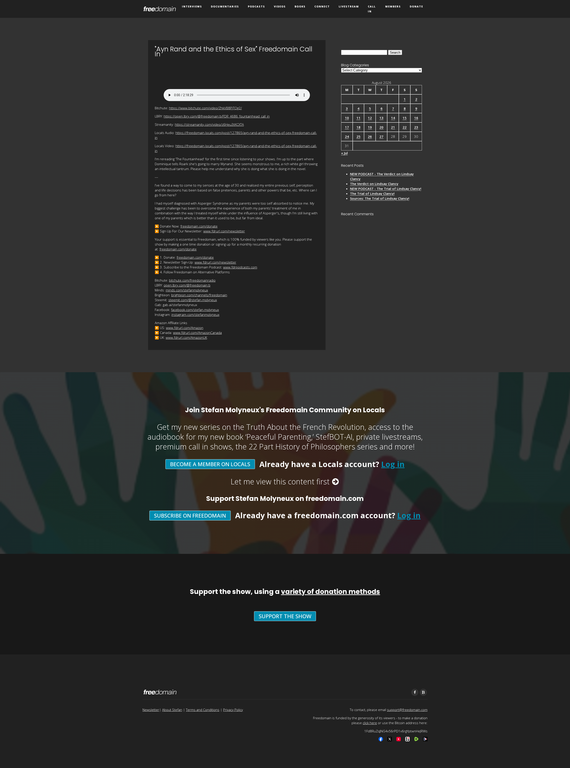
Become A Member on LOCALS (210, 464)
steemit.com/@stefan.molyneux (192, 300)
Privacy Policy (233, 709)
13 (381, 118)
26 (370, 136)
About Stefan (172, 709)
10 (347, 118)
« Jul (344, 153)
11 (358, 118)
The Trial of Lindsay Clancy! (372, 193)
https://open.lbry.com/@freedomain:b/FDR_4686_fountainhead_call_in (217, 116)
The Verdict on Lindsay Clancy (374, 183)
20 (381, 127)
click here (370, 723)
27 (381, 136)
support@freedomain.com (407, 709)
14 (393, 118)
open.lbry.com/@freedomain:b (187, 285)
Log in (393, 464)
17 (347, 127)
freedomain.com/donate (199, 226)
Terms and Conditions (202, 709)
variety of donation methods (330, 591)
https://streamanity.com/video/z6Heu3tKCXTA (209, 124)
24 (347, 136)
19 (370, 127)
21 (393, 127)
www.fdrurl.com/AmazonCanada (197, 332)
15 (405, 118)
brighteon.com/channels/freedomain (199, 295)
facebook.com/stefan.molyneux (195, 309)
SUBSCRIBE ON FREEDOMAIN (190, 515)
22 (405, 127)
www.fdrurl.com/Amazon (184, 327)
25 (358, 136)
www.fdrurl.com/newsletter (224, 231)
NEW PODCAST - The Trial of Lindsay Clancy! (385, 188)
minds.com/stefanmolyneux (187, 290)
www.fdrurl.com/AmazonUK (186, 337)
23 (416, 127)
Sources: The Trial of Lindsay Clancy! (379, 198)
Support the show (285, 616)
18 (358, 127)
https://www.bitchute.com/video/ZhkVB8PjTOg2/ (205, 108)
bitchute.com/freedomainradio (192, 280)
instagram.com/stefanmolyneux (195, 314)
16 (416, 118)
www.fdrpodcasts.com (240, 267)
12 (370, 118)
